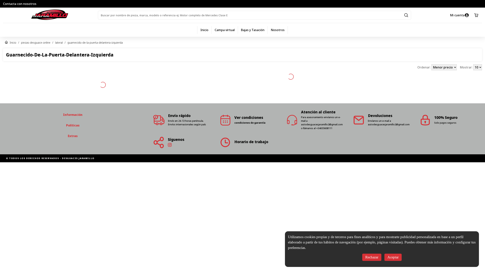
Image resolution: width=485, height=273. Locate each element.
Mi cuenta (457, 15)
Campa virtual (225, 30)
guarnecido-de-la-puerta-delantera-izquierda (95, 42)
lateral (59, 42)
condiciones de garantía (249, 108)
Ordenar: (424, 67)
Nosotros (278, 30)
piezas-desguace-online (35, 42)
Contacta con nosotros (19, 4)
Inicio (204, 30)
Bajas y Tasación (252, 30)
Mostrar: (466, 67)
